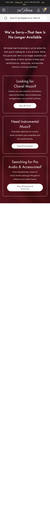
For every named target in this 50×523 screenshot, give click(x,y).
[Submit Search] (6, 18)
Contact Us (19, 2)
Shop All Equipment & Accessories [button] (25, 187)
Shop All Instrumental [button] (25, 146)
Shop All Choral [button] (25, 105)
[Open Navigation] (4, 10)
